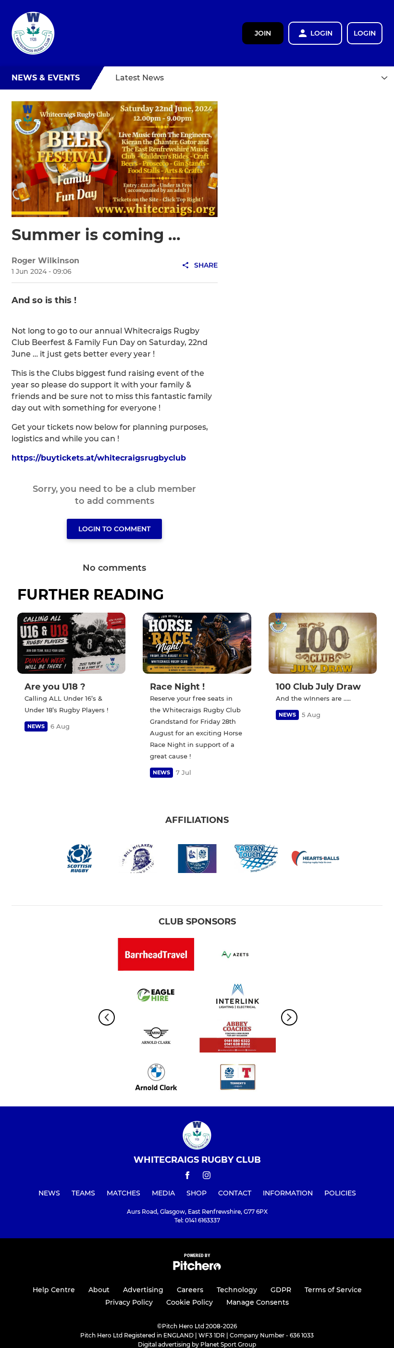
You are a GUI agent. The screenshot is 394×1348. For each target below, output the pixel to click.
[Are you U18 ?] (71, 643)
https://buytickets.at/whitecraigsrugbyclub (99, 457)
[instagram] (206, 1176)
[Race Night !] (197, 643)
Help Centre (54, 1289)
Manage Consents (257, 1302)
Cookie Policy (189, 1302)
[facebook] (187, 1176)
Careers (190, 1289)
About (99, 1289)
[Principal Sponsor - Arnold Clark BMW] (156, 1079)
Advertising (143, 1289)
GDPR (281, 1289)
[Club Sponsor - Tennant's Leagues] (237, 1079)
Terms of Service (333, 1289)
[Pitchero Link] (197, 1267)
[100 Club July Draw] (323, 643)
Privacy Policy (129, 1302)
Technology (237, 1289)
